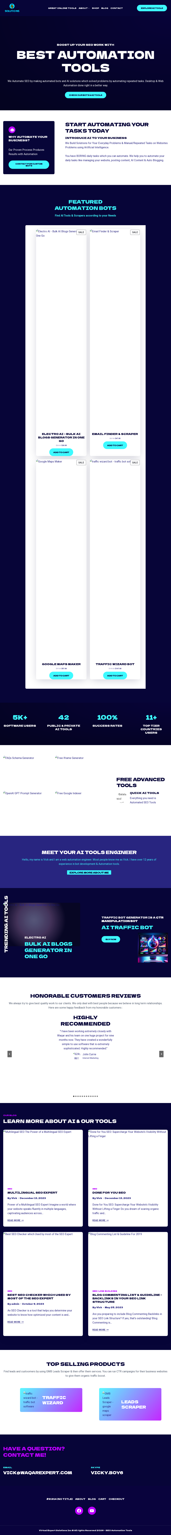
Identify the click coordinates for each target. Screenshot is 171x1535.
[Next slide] (161, 1054)
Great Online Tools (62, 8)
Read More (15, 1220)
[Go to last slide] (9, 1054)
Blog (104, 8)
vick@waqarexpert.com (37, 1472)
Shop (95, 8)
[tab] (73, 1096)
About (80, 1499)
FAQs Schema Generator (28, 787)
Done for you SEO (109, 1192)
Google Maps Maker (61, 664)
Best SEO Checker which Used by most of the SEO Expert (39, 1296)
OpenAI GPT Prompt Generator (28, 822)
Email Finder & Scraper (115, 434)
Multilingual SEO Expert (32, 1192)
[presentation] (43, 1156)
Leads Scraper (133, 1404)
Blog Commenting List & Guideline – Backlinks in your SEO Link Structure (127, 1298)
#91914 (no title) (59, 1499)
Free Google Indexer (80, 822)
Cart (102, 1499)
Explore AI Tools (152, 8)
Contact (116, 8)
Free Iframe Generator (80, 787)
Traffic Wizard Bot (115, 664)
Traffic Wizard (54, 1399)
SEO (9, 1189)
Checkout (117, 1499)
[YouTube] (92, 1511)
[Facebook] (79, 1511)
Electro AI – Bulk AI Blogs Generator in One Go (61, 437)
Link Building (108, 1291)
